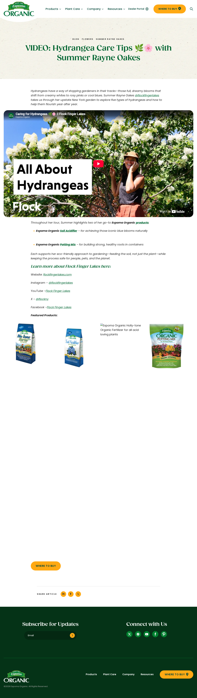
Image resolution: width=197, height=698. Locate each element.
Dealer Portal (136, 9)
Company (94, 9)
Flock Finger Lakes (58, 291)
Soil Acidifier (68, 231)
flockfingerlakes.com (57, 274)
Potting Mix (68, 244)
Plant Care (72, 9)
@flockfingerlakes (147, 95)
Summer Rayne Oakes (110, 39)
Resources (115, 9)
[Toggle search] (191, 9)
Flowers (87, 39)
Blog (75, 39)
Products (52, 9)
